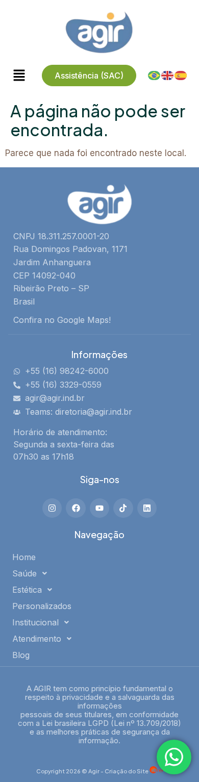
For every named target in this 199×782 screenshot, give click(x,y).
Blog (21, 655)
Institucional (35, 622)
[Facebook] (75, 508)
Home (24, 557)
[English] (168, 75)
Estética (27, 590)
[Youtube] (99, 508)
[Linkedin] (147, 508)
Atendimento (36, 639)
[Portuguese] (154, 75)
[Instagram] (52, 508)
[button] (95, 573)
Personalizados (41, 606)
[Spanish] (181, 75)
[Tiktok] (123, 508)
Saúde (24, 573)
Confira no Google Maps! (62, 320)
